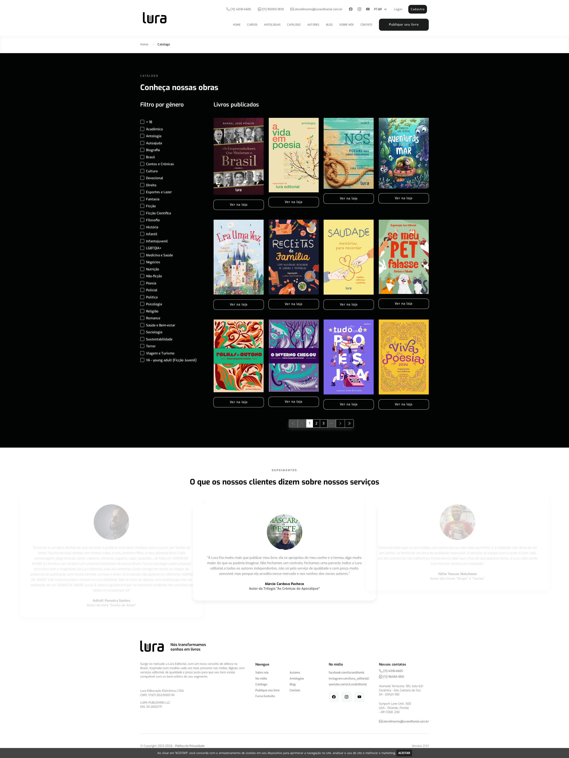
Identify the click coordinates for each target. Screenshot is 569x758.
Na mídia (261, 678)
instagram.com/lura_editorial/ (349, 678)
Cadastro (418, 9)
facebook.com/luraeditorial (346, 672)
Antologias (272, 24)
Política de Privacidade (190, 746)
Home (236, 24)
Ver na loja (239, 205)
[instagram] (359, 9)
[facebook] (350, 9)
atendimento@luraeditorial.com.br (319, 9)
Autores (313, 24)
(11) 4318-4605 (240, 9)
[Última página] (349, 423)
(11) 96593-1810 (272, 9)
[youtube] (368, 9)
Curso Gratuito (265, 696)
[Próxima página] (340, 423)
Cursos (252, 24)
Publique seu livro (404, 24)
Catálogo (294, 24)
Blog (329, 24)
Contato (366, 24)
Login (398, 9)
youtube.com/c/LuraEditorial (348, 684)
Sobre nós (346, 24)
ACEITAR (404, 753)
